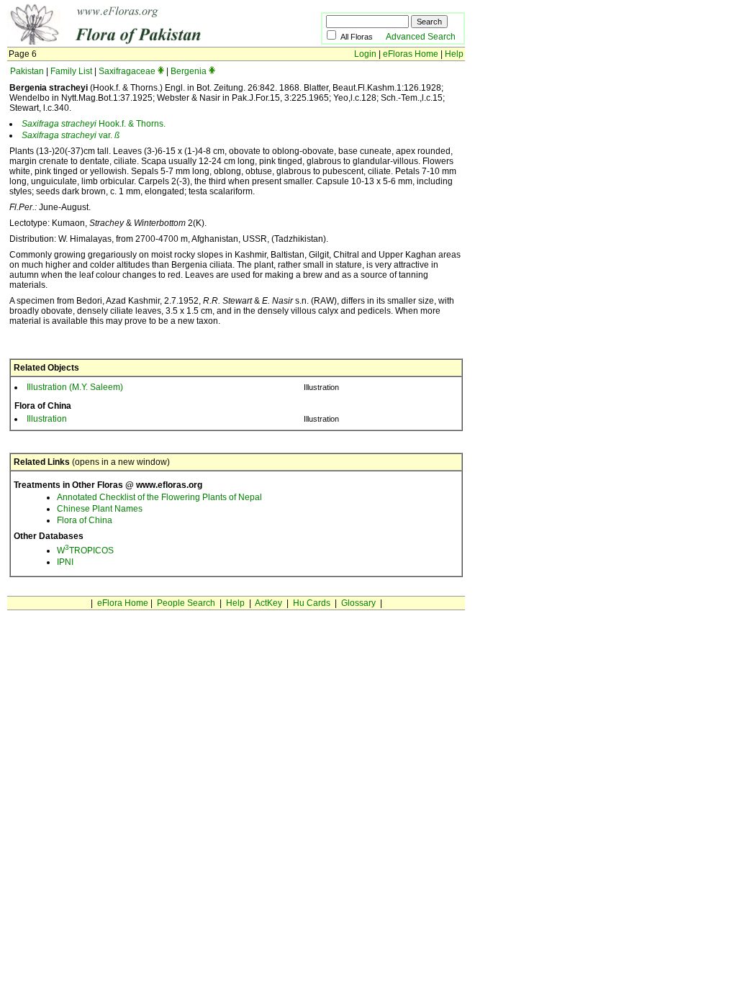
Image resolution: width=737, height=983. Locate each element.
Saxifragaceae (127, 71)
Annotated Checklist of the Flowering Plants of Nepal (159, 497)
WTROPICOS (85, 550)
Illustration (47, 419)
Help (454, 54)
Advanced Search (421, 37)
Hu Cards (311, 603)
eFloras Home (410, 54)
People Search (186, 603)
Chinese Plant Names (100, 509)
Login (365, 54)
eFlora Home (122, 603)
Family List (71, 71)
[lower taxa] (161, 71)
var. (70, 135)
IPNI (65, 562)
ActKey (268, 603)
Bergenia (189, 71)
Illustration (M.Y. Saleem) (75, 387)
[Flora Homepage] (142, 42)
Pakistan (27, 71)
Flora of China (84, 520)
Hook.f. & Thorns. (94, 124)
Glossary (358, 603)
